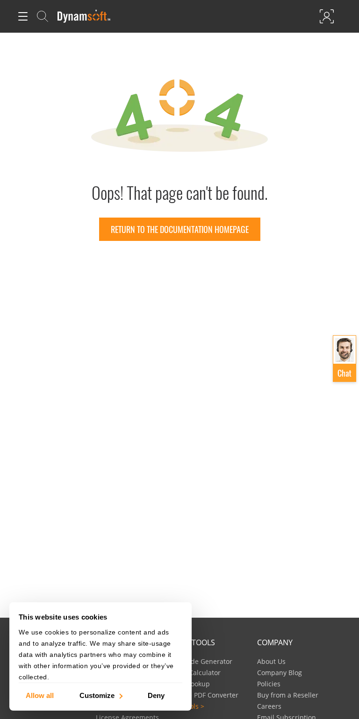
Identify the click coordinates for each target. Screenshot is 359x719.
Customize (97, 695)
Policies (268, 683)
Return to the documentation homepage (180, 229)
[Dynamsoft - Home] (84, 16)
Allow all (40, 695)
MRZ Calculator (197, 672)
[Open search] (42, 16)
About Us (271, 661)
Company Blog (279, 672)
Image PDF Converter (205, 695)
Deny (156, 695)
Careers (269, 706)
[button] (344, 359)
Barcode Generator (202, 661)
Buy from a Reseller (287, 695)
